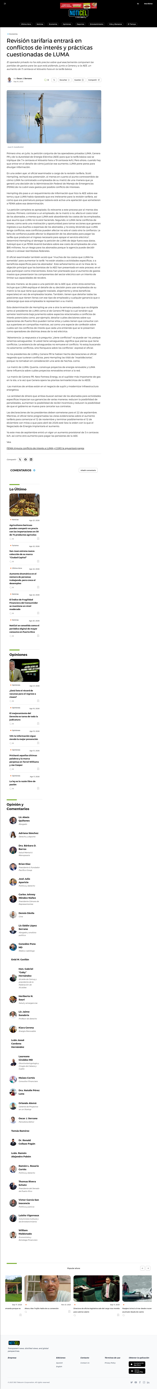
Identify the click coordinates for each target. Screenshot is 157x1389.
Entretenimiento (96, 24)
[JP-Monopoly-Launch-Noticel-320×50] (78, 5)
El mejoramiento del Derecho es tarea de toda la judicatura (23, 716)
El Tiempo (132, 24)
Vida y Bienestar (115, 24)
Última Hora (26, 24)
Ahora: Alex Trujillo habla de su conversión (24, 1308)
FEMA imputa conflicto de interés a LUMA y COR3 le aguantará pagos (45, 448)
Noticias (40, 24)
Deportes (80, 24)
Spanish (59, 1363)
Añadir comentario (88, 470)
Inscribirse (148, 4)
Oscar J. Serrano (24, 78)
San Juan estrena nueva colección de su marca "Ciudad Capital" (21, 554)
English (59, 1366)
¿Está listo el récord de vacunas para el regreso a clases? (22, 693)
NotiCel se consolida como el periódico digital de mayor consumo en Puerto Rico (24, 628)
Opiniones (67, 24)
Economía (53, 24)
